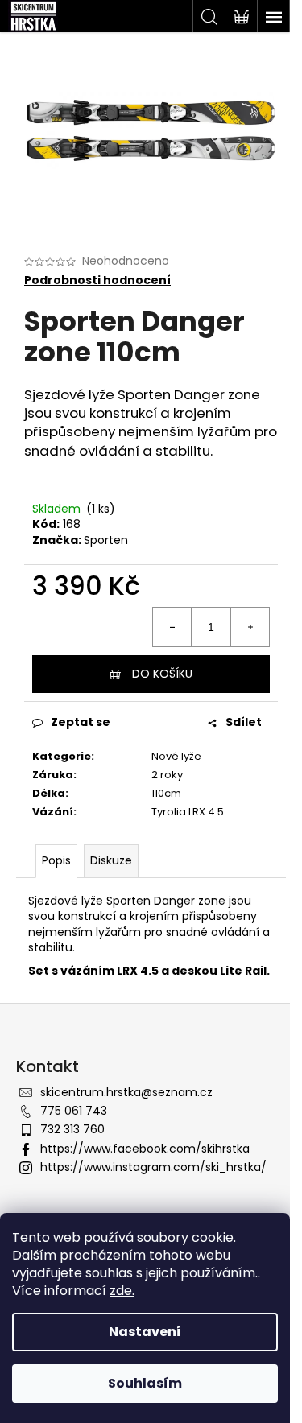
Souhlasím (145, 1383)
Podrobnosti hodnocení (97, 280)
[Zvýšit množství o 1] (249, 627)
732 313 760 (72, 1129)
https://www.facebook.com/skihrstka (145, 1148)
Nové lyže (176, 756)
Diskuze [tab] (111, 860)
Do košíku (162, 674)
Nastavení (145, 1331)
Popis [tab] (56, 860)
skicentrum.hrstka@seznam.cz (126, 1092)
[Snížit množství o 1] (172, 627)
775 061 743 (73, 1111)
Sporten (106, 540)
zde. (122, 1290)
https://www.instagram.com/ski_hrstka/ (153, 1167)
